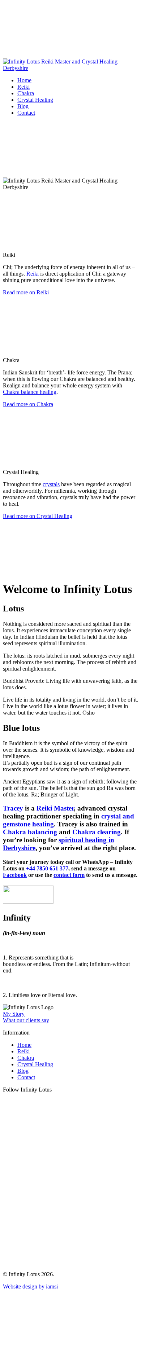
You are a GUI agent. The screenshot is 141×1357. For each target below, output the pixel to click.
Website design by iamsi (30, 1286)
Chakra (25, 93)
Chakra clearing (96, 832)
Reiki (23, 87)
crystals (51, 484)
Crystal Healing (35, 100)
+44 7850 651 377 (47, 868)
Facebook (15, 875)
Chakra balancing (30, 832)
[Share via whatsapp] (57, 1262)
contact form (69, 875)
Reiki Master (55, 808)
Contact (26, 113)
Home (24, 80)
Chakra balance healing (29, 392)
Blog (23, 106)
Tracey (13, 808)
